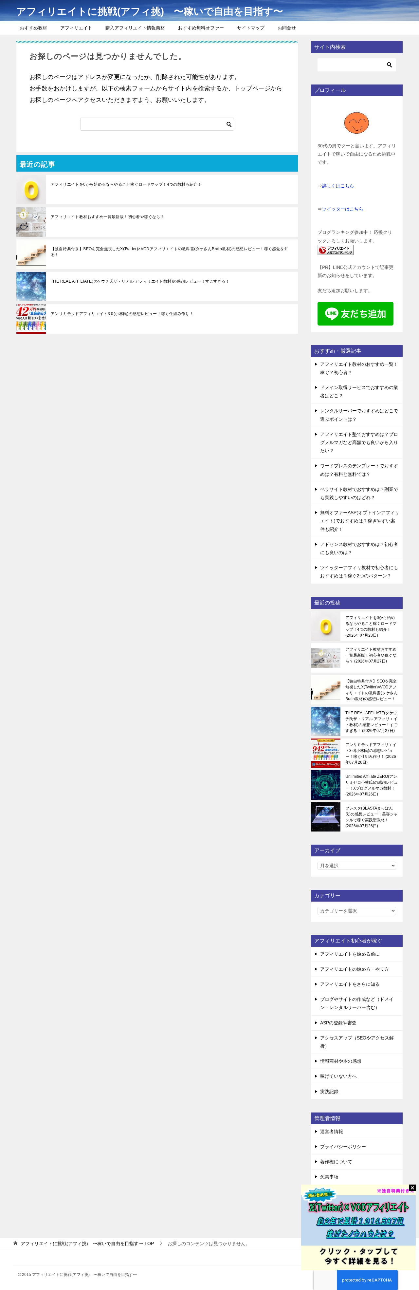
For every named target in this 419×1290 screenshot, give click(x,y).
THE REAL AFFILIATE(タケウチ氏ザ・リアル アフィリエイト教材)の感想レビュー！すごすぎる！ (140, 281)
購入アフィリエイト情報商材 (135, 27)
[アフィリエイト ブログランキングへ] (336, 250)
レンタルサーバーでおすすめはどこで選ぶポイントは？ (359, 414)
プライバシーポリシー (343, 1146)
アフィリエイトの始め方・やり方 (354, 969)
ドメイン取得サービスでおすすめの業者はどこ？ (359, 391)
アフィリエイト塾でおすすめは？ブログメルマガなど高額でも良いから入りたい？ (359, 442)
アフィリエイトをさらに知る (350, 984)
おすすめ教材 (33, 27)
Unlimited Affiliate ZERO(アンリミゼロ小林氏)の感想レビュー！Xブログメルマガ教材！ (371, 785)
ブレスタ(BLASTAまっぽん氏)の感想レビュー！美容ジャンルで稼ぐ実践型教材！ (371, 817)
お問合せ (287, 27)
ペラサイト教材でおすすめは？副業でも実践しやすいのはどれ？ (359, 493)
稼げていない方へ (338, 1076)
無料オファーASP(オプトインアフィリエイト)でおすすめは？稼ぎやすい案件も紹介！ (359, 521)
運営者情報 (331, 1131)
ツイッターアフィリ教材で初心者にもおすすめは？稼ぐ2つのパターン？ (359, 571)
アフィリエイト (76, 27)
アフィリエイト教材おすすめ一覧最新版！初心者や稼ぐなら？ (107, 217)
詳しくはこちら (338, 185)
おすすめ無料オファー (201, 27)
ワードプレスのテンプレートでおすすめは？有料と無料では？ (359, 470)
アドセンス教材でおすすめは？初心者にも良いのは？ (359, 548)
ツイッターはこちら (342, 209)
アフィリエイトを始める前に (350, 954)
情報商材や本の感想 (340, 1061)
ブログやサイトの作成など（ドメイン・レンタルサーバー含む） (356, 1003)
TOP (87, 1243)
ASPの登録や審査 (338, 1022)
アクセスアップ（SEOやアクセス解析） (357, 1042)
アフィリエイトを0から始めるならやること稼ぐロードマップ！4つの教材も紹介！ (126, 184)
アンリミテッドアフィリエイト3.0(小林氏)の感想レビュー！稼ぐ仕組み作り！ (122, 313)
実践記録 (329, 1091)
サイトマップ (250, 27)
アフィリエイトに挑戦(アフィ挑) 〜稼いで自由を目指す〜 (149, 11)
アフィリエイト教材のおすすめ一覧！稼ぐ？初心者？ (359, 368)
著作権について (336, 1161)
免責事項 (329, 1176)
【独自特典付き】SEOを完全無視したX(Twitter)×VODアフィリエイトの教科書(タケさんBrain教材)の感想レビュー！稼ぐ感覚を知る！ (169, 252)
